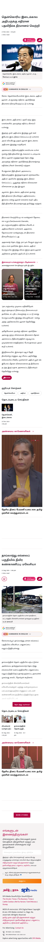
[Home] (29, 890)
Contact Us (19, 927)
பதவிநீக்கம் (35, 393)
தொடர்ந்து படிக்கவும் (22, 704)
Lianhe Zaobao (8, 901)
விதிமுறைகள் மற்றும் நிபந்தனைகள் (16, 862)
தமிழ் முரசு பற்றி (9, 917)
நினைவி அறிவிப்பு (20, 923)
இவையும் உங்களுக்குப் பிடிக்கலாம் (18, 262)
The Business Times (25, 899)
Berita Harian (20, 901)
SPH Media (36, 938)
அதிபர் (22, 393)
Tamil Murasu (31, 901)
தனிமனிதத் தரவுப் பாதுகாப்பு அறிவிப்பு (17, 865)
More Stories (22, 815)
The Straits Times (9, 899)
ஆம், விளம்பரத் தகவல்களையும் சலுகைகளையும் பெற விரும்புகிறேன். (22, 873)
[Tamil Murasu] (11, 890)
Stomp (5, 904)
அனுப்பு (22, 881)
